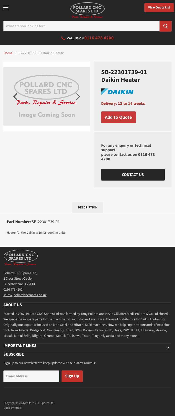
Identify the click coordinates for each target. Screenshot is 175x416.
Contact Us (133, 175)
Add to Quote (118, 117)
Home (8, 53)
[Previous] (16, 96)
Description (87, 207)
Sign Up (72, 376)
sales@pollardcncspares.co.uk (24, 295)
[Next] (77, 96)
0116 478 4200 (12, 289)
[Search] (166, 26)
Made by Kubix (12, 408)
